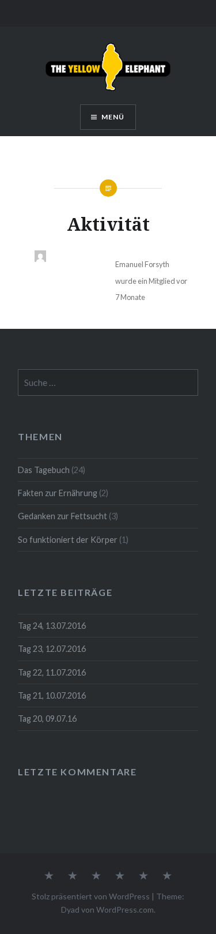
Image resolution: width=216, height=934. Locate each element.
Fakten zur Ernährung (57, 493)
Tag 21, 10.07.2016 (52, 695)
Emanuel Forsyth (142, 264)
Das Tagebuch (44, 470)
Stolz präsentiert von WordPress (91, 896)
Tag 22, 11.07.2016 (52, 672)
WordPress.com (125, 909)
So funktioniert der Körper (68, 540)
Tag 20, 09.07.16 (47, 718)
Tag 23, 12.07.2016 (52, 649)
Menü (113, 116)
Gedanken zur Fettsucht (62, 516)
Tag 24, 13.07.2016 (52, 626)
